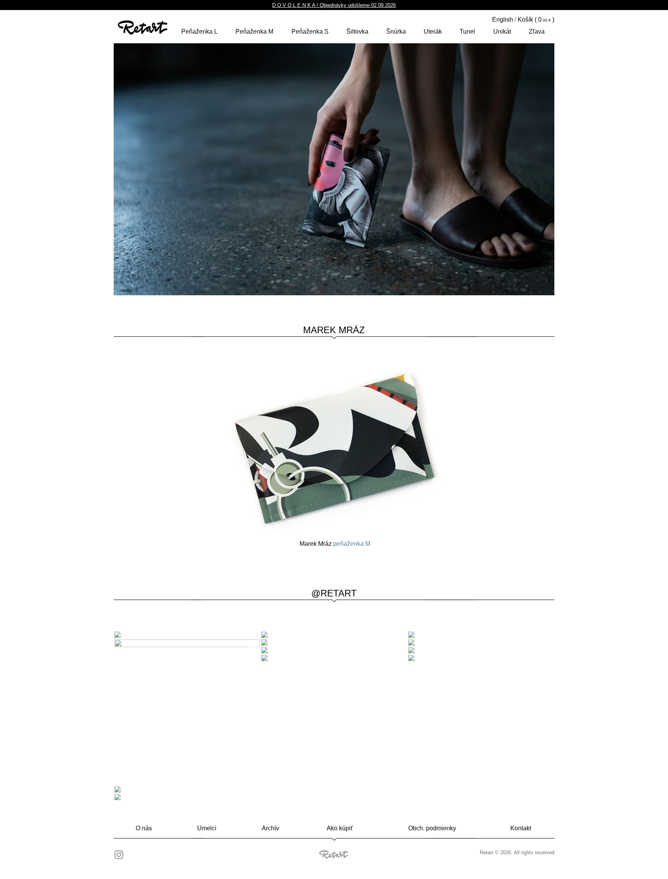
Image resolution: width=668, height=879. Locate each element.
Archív (270, 828)
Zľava (537, 31)
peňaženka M (254, 31)
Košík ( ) (536, 19)
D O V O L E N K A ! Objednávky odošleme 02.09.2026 (334, 5)
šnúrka (396, 31)
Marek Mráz (334, 330)
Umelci (206, 828)
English (502, 19)
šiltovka (357, 31)
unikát (502, 31)
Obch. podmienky (432, 828)
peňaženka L (199, 31)
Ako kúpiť (340, 828)
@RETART (334, 593)
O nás (144, 828)
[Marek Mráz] (334, 448)
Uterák (433, 31)
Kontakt (520, 828)
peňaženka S (310, 31)
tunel (467, 31)
